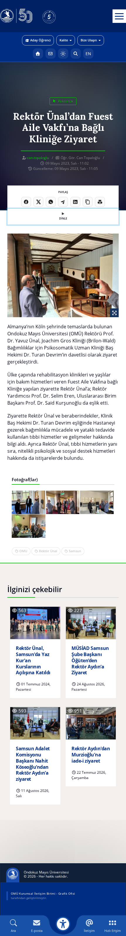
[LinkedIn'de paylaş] (75, 202)
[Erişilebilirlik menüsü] (63, 924)
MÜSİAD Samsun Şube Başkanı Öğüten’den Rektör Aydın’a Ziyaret (90, 660)
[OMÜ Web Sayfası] (16, 16)
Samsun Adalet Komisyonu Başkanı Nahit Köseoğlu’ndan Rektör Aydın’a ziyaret (33, 764)
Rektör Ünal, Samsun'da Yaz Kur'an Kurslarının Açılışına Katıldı (33, 660)
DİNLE (63, 218)
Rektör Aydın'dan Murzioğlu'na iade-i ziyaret (90, 755)
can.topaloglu (38, 157)
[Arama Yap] (76, 53)
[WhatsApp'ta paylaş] (51, 202)
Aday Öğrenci (40, 40)
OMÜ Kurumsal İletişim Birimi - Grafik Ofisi (43, 893)
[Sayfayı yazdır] (100, 202)
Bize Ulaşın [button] (89, 40)
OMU (23, 551)
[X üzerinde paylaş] (38, 202)
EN (88, 53)
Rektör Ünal (48, 551)
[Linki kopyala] (88, 202)
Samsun (75, 551)
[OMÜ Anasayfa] (38, 53)
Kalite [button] (63, 40)
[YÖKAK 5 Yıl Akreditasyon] (58, 16)
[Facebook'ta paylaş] (26, 202)
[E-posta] (50, 53)
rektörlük (65, 101)
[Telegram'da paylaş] (63, 202)
